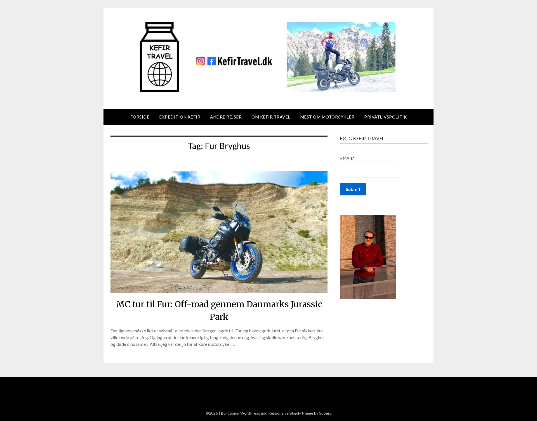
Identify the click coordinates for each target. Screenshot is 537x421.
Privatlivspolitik (385, 116)
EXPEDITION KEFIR (179, 116)
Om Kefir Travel (270, 116)
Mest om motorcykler (327, 116)
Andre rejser (226, 116)
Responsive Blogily (284, 413)
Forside (140, 116)
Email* (347, 158)
